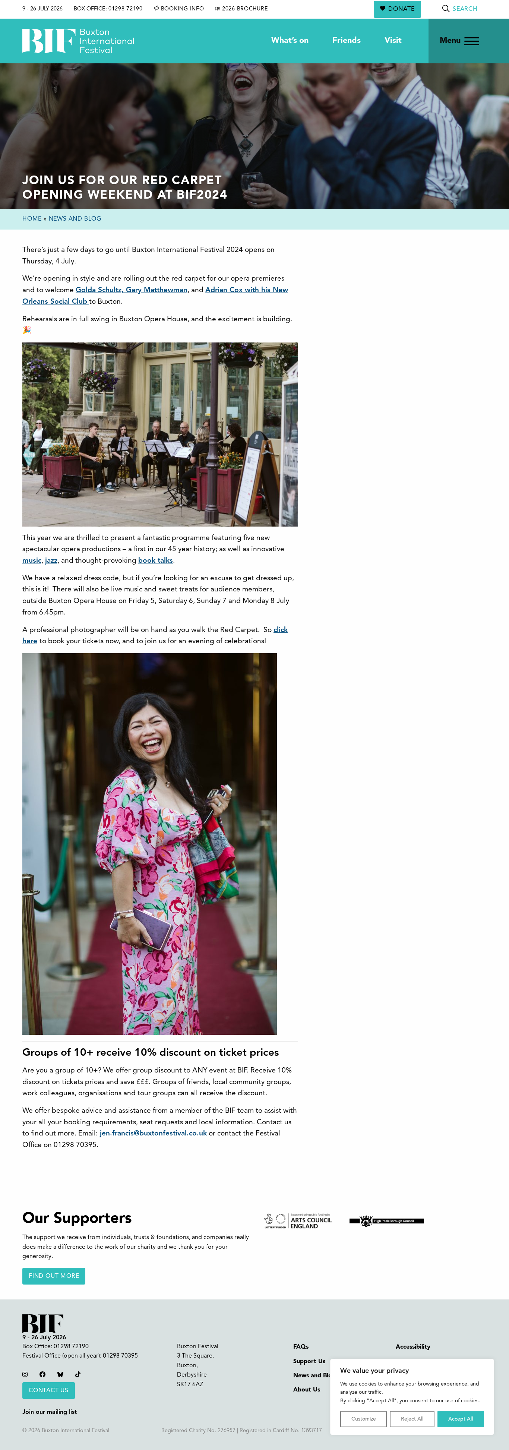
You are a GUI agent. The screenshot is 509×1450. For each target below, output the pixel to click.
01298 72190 (125, 9)
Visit (393, 41)
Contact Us (49, 1391)
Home (32, 219)
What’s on (290, 41)
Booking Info (181, 9)
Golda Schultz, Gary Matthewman (131, 290)
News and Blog (75, 219)
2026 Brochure (244, 9)
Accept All (460, 1419)
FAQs (301, 1347)
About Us (306, 1390)
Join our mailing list (49, 1412)
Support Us (309, 1362)
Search (465, 9)
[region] (412, 1397)
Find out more (54, 1276)
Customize (363, 1419)
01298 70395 (120, 1356)
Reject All (412, 1419)
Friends (346, 41)
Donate (401, 9)
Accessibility (413, 1347)
